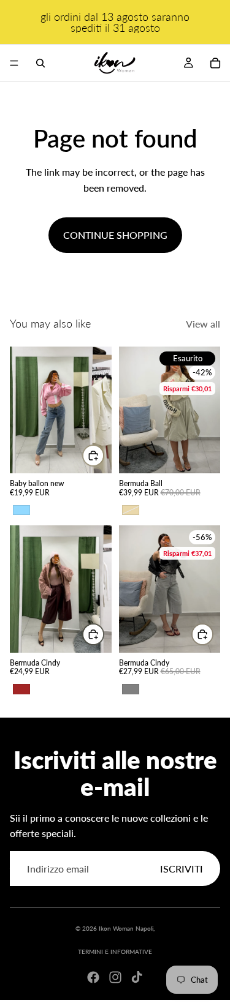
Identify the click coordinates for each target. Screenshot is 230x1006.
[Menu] (14, 63)
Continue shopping (115, 235)
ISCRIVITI (181, 868)
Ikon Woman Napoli (126, 928)
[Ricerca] (40, 63)
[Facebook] (93, 977)
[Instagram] (115, 977)
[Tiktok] (136, 977)
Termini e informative (115, 951)
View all (203, 323)
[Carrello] (215, 63)
